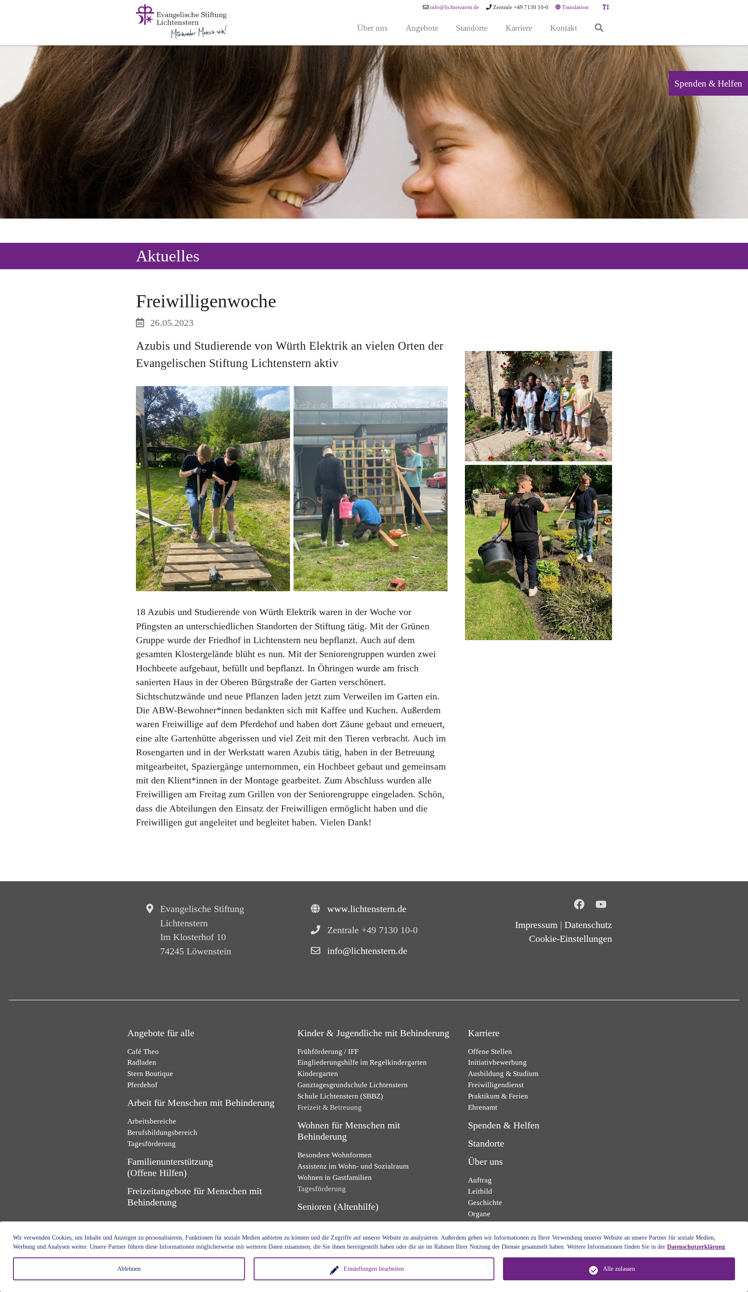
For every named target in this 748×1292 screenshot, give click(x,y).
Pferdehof (142, 1085)
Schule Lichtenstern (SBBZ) (340, 1096)
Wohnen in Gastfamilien (334, 1177)
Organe (479, 1214)
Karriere (484, 1033)
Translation (575, 7)
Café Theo (143, 1051)
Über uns (485, 1162)
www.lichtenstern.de (366, 909)
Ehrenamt (482, 1107)
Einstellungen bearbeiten (374, 1269)
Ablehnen (129, 1269)
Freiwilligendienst (496, 1085)
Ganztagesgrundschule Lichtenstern (352, 1085)
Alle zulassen (619, 1269)
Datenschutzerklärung (696, 1247)
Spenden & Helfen (708, 83)
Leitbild (480, 1191)
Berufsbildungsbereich (162, 1132)
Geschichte (485, 1203)
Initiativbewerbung (497, 1062)
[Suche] (599, 28)
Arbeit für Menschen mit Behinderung (200, 1103)
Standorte (486, 1143)
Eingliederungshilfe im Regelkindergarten (362, 1062)
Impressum (536, 925)
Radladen (141, 1062)
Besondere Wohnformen (334, 1155)
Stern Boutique (150, 1074)
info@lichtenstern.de (454, 7)
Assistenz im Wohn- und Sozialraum (353, 1166)
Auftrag (480, 1180)
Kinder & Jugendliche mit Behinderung (373, 1033)
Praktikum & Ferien (498, 1096)
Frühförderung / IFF (327, 1051)
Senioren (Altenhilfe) (337, 1207)
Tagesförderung (151, 1144)
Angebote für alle (160, 1033)
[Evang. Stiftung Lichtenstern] (181, 21)
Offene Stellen (490, 1051)
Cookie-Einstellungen (570, 939)
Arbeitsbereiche (151, 1121)
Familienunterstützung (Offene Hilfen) (170, 1167)
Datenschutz (588, 925)
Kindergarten (317, 1074)
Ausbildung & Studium (503, 1074)
